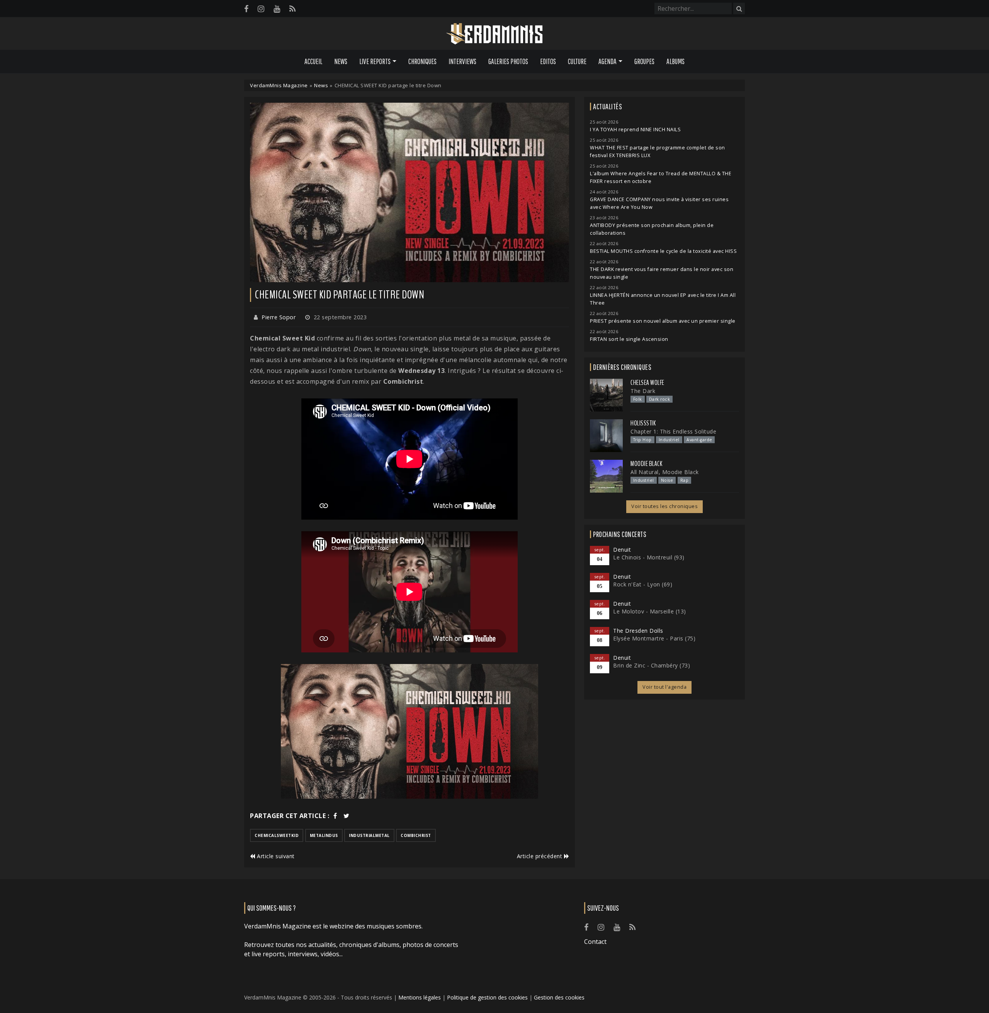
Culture (577, 61)
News (340, 61)
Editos (548, 61)
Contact (595, 941)
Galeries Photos (508, 61)
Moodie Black (646, 463)
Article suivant (275, 856)
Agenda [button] (607, 61)
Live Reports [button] (375, 61)
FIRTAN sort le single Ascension (629, 339)
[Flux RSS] (292, 8)
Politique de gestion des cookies (487, 997)
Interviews (462, 61)
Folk (637, 399)
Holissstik (643, 423)
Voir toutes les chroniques (664, 506)
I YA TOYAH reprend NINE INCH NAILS (635, 129)
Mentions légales (419, 997)
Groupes (644, 61)
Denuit (622, 549)
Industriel (669, 439)
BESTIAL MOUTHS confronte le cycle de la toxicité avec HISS (663, 251)
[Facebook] (246, 8)
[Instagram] (261, 8)
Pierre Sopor (279, 317)
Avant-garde (699, 439)
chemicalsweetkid (277, 835)
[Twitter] (346, 815)
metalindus (324, 835)
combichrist (416, 835)
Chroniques (422, 61)
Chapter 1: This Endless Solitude (673, 431)
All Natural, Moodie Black (664, 472)
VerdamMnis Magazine (279, 85)
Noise (667, 480)
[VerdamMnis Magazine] (494, 34)
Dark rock (659, 399)
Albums (675, 61)
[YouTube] (277, 8)
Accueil (313, 61)
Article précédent (540, 856)
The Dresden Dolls (638, 630)
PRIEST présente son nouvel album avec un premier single (663, 321)
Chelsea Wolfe (647, 382)
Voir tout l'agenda (664, 687)
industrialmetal (369, 835)
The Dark (642, 391)
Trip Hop (642, 439)
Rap (684, 480)
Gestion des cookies (559, 997)
